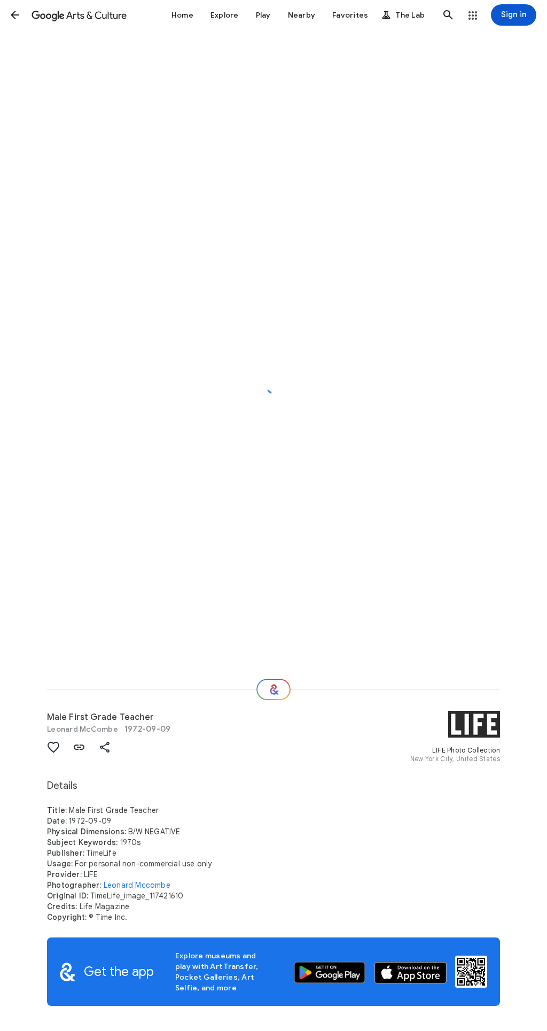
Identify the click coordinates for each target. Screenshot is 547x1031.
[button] (15, 15)
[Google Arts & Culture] (79, 15)
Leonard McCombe (82, 729)
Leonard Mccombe (137, 885)
